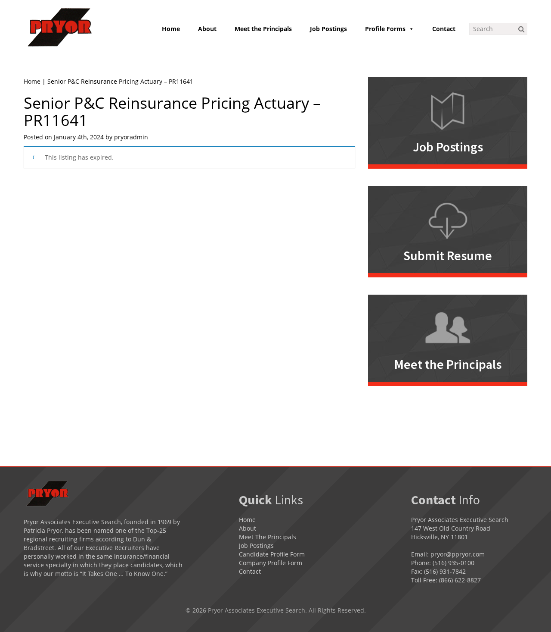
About (207, 29)
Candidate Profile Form (272, 554)
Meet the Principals (263, 29)
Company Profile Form (270, 563)
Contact (443, 29)
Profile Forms (385, 29)
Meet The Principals (267, 537)
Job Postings (328, 29)
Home (171, 29)
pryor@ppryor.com (457, 554)
